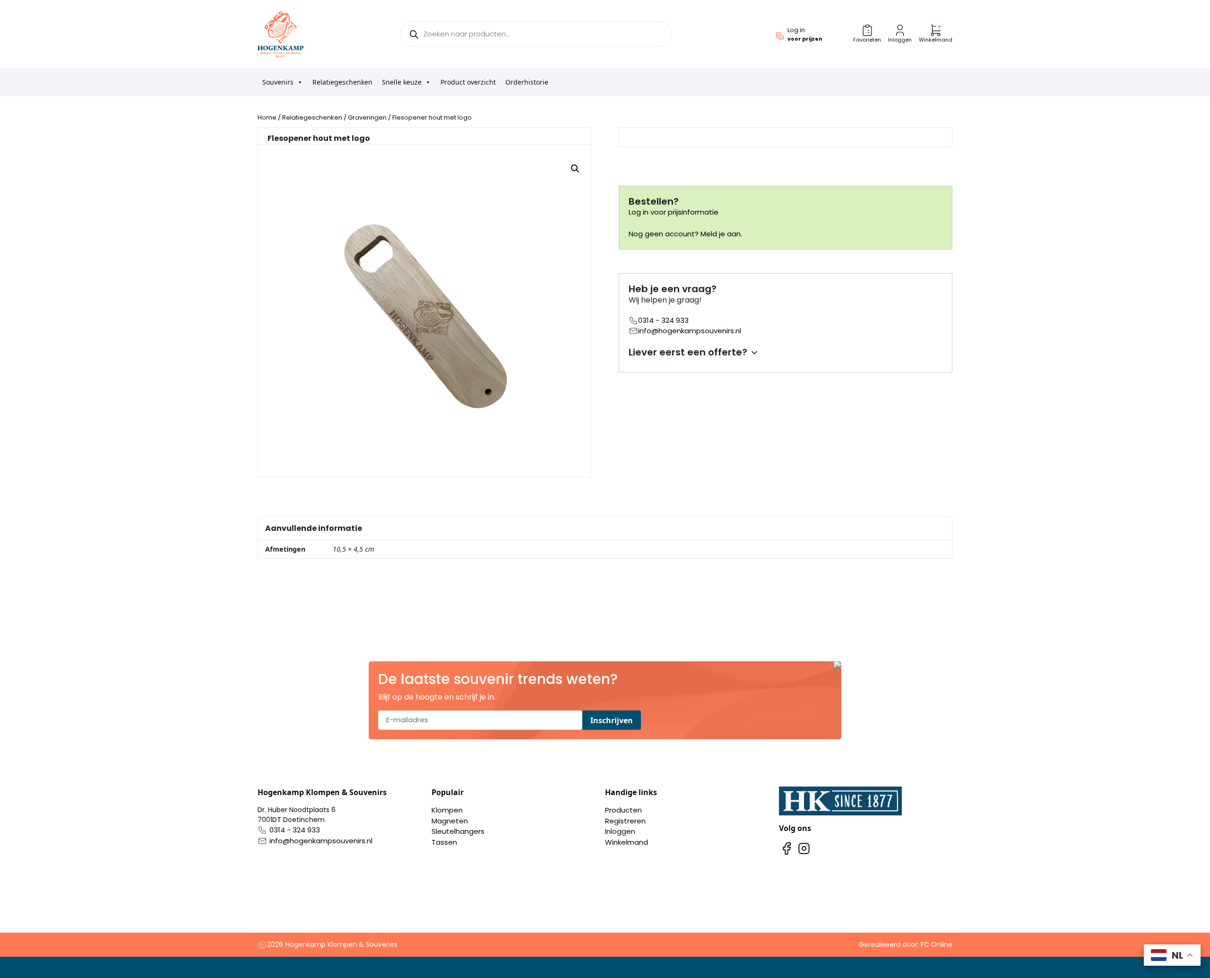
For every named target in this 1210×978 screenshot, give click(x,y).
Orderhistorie (526, 82)
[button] (575, 168)
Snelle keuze (402, 82)
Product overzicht (468, 82)
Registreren (625, 821)
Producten (623, 810)
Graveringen (367, 117)
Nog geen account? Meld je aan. (685, 234)
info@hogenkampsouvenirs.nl (689, 331)
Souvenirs (278, 82)
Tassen (444, 842)
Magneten (450, 821)
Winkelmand (626, 842)
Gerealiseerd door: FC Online (905, 944)
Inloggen (620, 831)
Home (267, 117)
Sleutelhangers (458, 831)
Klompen (447, 810)
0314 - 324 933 (663, 320)
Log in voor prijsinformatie (673, 212)
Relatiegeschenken (342, 82)
